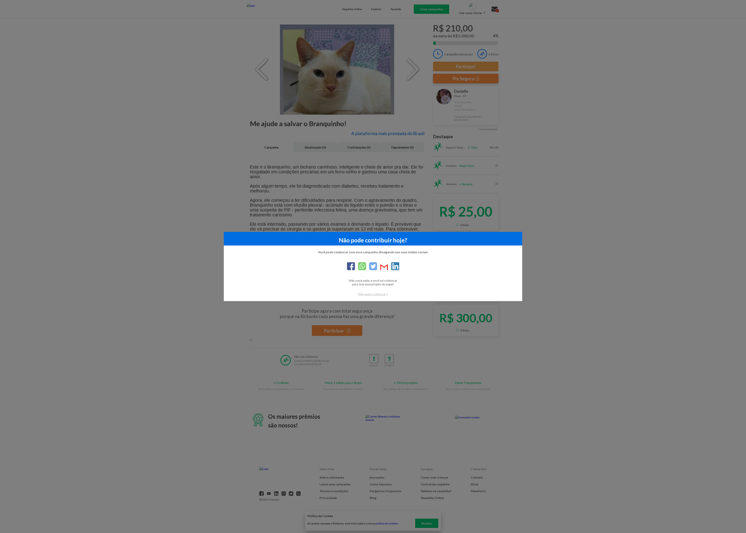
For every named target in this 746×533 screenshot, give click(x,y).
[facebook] (351, 266)
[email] (382, 267)
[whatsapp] (360, 266)
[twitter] (371, 266)
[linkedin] (393, 266)
